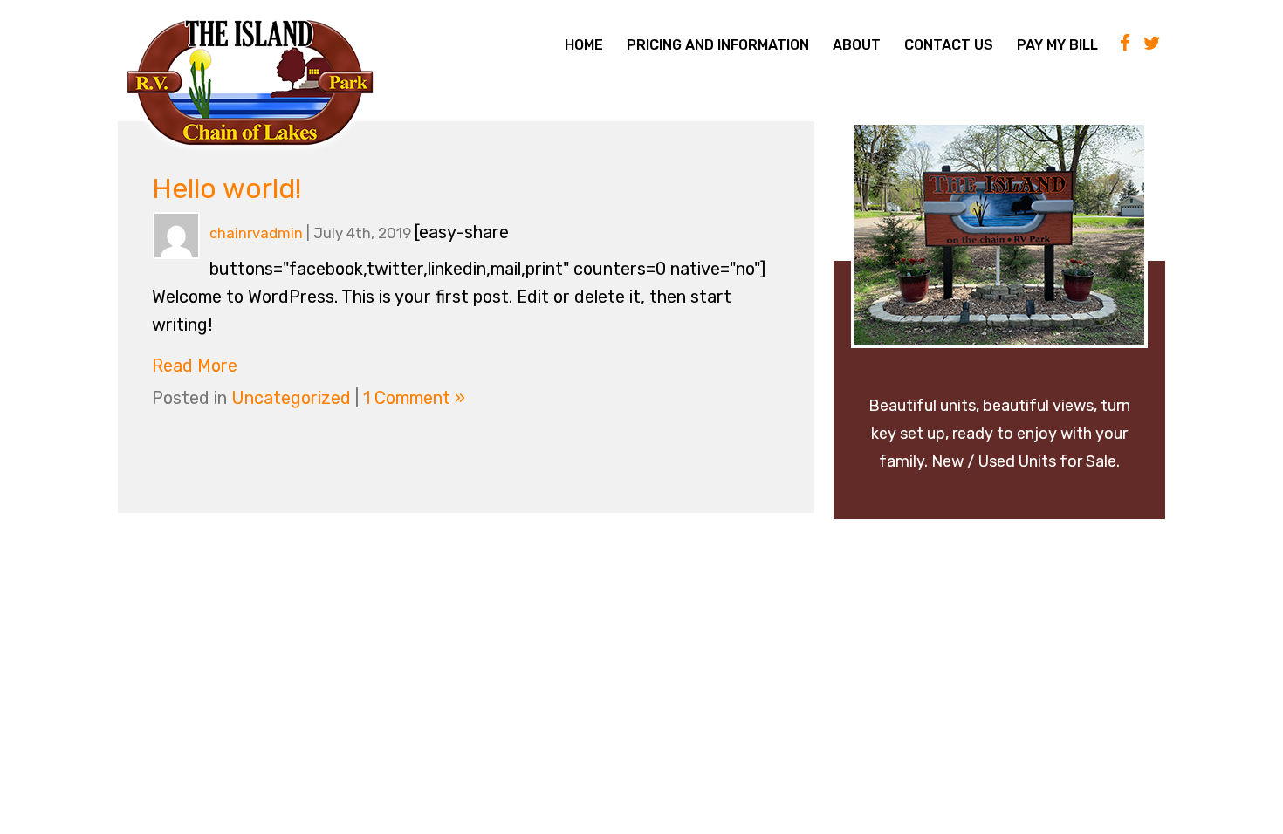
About (857, 45)
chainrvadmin (256, 233)
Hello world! (226, 188)
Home (584, 45)
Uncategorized (291, 397)
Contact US (948, 45)
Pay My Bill (1057, 45)
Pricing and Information (718, 45)
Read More (194, 365)
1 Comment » (414, 397)
